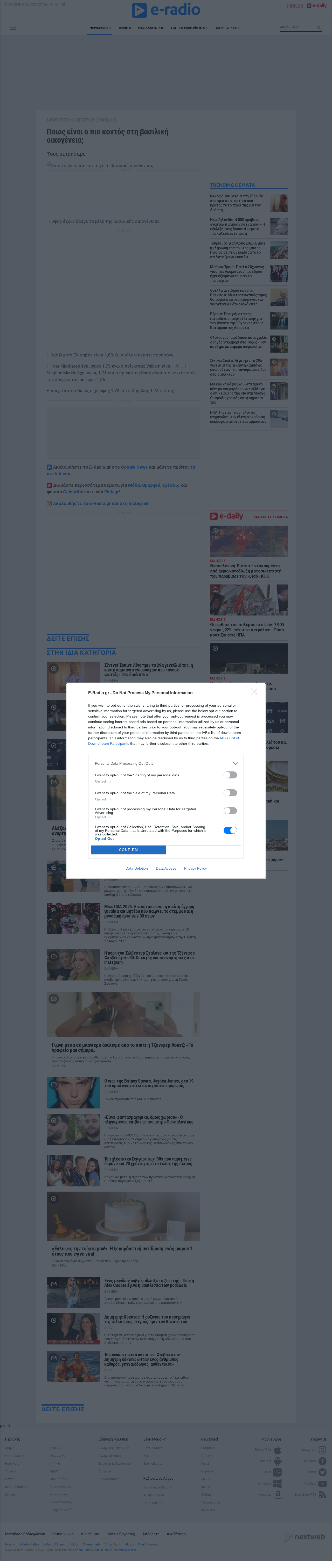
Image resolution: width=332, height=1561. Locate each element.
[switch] (230, 774)
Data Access (166, 868)
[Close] (256, 693)
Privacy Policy (195, 868)
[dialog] (166, 780)
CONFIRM (128, 850)
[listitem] (166, 763)
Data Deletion (137, 868)
